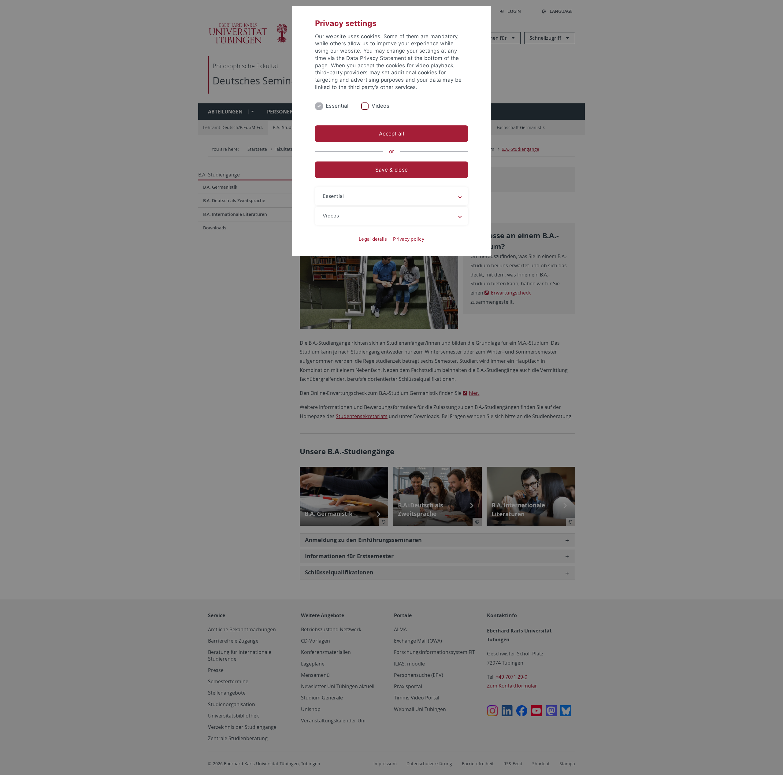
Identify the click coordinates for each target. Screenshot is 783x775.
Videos (380, 106)
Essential (337, 106)
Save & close (391, 170)
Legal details (373, 239)
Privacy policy (408, 239)
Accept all (391, 134)
